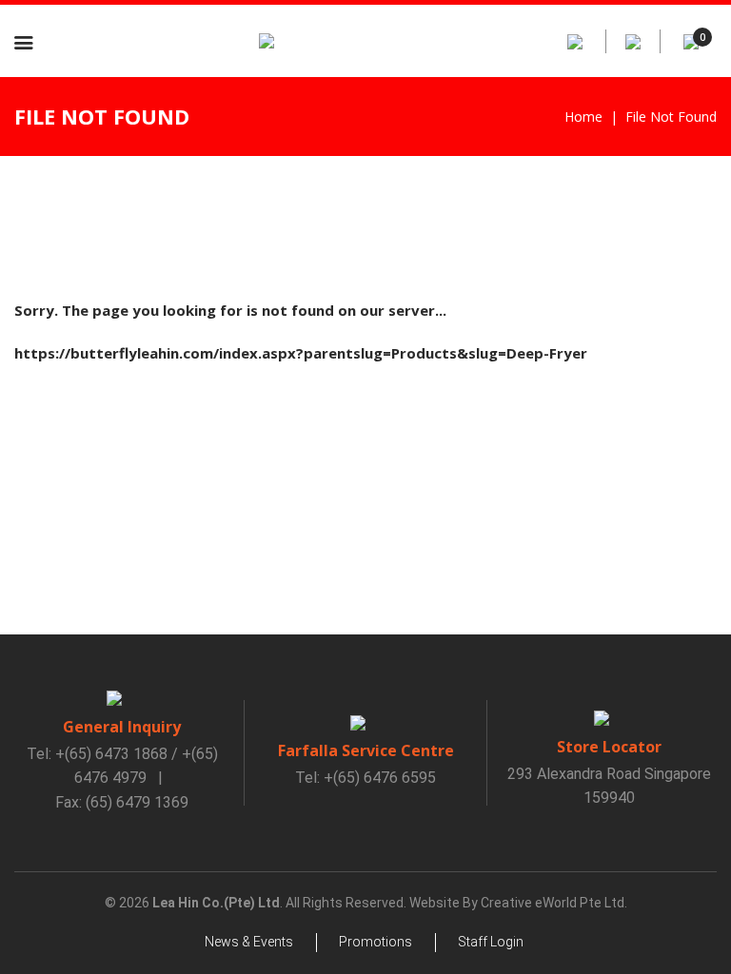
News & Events (249, 941)
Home (583, 116)
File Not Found (671, 116)
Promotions (375, 941)
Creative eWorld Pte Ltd (552, 902)
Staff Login (491, 941)
